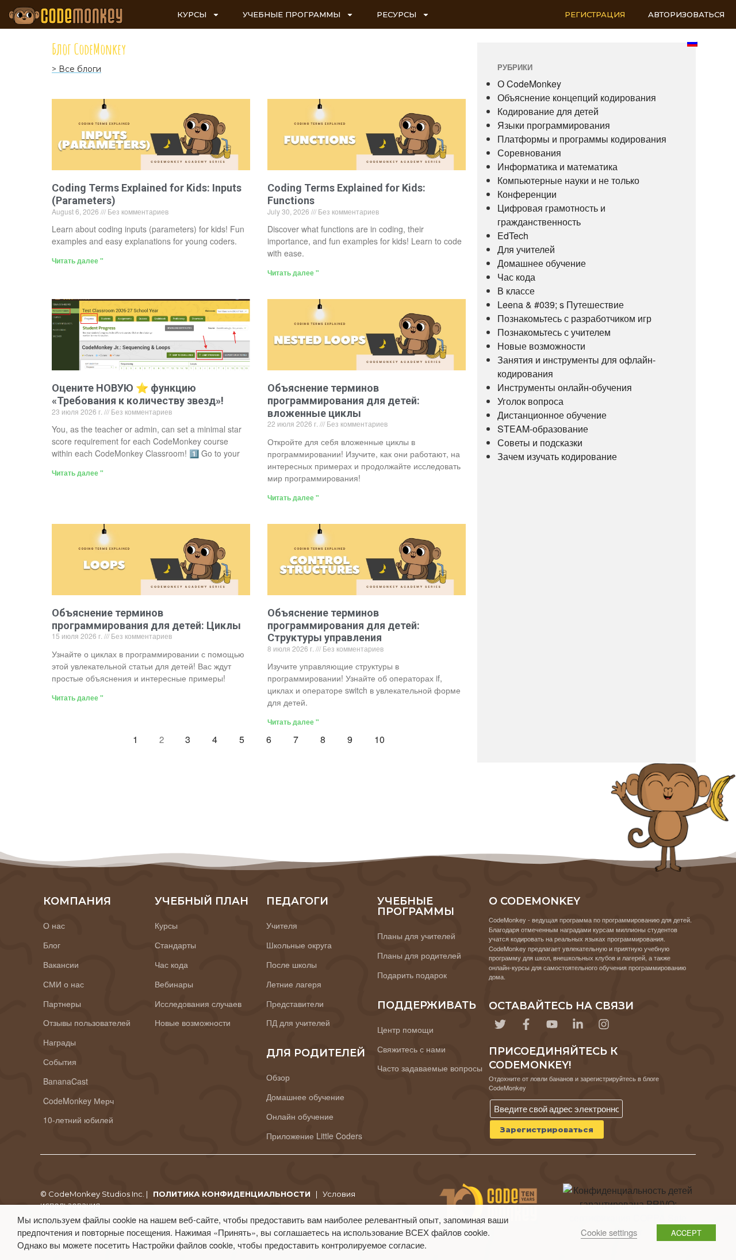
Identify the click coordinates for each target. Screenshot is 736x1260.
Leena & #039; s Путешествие (560, 304)
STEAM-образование (542, 428)
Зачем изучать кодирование (557, 456)
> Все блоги (76, 69)
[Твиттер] (500, 1024)
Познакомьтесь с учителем (554, 332)
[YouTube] (552, 1024)
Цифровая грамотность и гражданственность (551, 214)
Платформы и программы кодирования (581, 138)
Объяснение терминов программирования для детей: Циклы (146, 619)
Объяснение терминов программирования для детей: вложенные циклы (343, 400)
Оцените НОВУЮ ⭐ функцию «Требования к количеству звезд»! (138, 394)
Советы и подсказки (539, 442)
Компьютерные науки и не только (568, 180)
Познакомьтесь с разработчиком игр (574, 318)
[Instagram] (603, 1024)
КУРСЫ (191, 14)
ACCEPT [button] (686, 1232)
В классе (516, 290)
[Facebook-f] (526, 1024)
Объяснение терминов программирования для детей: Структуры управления (343, 625)
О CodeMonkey (529, 83)
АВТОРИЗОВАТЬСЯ (686, 14)
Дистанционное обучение (552, 415)
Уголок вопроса (530, 401)
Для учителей (526, 249)
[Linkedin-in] (577, 1024)
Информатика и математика (557, 166)
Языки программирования (553, 125)
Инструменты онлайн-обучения (564, 387)
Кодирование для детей (548, 111)
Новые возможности (541, 346)
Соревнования (529, 152)
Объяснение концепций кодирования (576, 97)
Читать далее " (77, 260)
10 (383, 737)
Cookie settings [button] (609, 1232)
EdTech (512, 235)
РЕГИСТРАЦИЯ (595, 14)
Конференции (527, 194)
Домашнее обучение (541, 263)
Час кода (516, 277)
